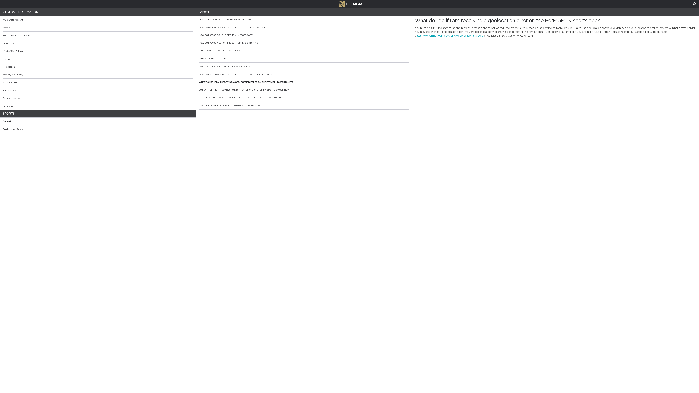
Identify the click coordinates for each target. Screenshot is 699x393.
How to (6, 59)
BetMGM (349, 3)
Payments (8, 106)
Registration (9, 67)
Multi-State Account (13, 20)
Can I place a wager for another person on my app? (229, 105)
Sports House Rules (13, 129)
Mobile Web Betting (13, 51)
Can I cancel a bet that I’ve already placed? (224, 66)
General (7, 121)
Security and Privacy (13, 74)
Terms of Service (11, 90)
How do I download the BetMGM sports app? (225, 19)
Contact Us (8, 43)
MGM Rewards (10, 82)
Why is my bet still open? (213, 58)
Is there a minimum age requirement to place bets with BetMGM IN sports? (243, 97)
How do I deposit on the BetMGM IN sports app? (226, 35)
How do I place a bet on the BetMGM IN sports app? (228, 43)
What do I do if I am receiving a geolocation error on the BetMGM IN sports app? (246, 82)
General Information (20, 12)
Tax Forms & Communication (17, 35)
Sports (9, 113)
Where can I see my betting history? (220, 50)
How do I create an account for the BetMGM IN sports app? (233, 27)
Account (7, 27)
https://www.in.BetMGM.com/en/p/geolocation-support (449, 35)
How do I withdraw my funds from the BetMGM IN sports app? (235, 74)
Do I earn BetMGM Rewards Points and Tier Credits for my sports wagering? (244, 90)
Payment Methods (12, 98)
